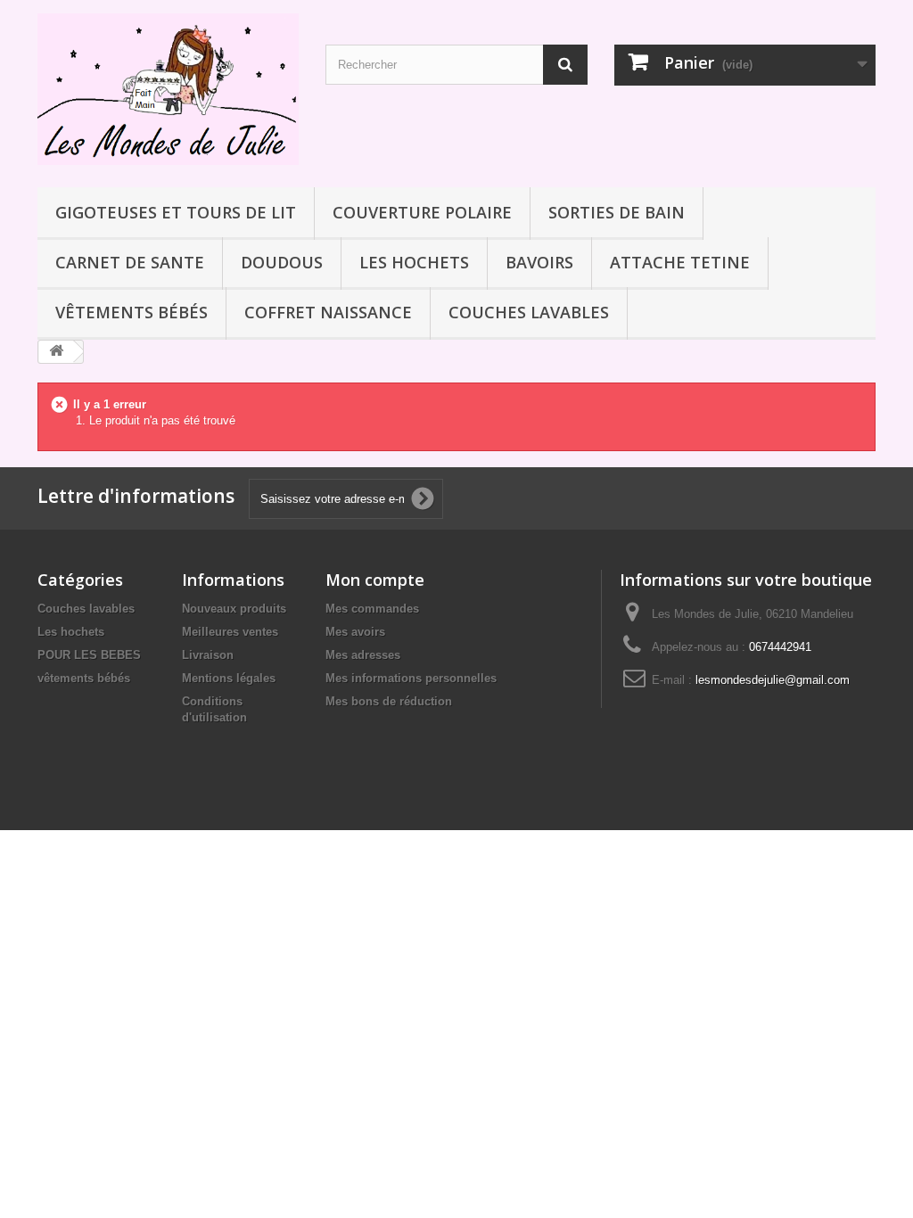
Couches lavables (528, 312)
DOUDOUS (282, 262)
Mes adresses (362, 655)
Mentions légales (229, 678)
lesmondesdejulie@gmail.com (772, 680)
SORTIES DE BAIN (616, 212)
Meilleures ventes (230, 631)
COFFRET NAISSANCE (328, 312)
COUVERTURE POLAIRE (422, 212)
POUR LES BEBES (89, 655)
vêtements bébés (131, 312)
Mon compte (374, 579)
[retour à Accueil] (56, 352)
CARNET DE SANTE (129, 262)
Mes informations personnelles (411, 678)
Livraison (208, 655)
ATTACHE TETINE (680, 262)
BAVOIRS (539, 262)
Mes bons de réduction (388, 701)
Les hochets (414, 262)
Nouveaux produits (234, 608)
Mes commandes (372, 608)
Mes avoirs (355, 631)
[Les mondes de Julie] (168, 89)
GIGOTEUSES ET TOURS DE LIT (175, 212)
